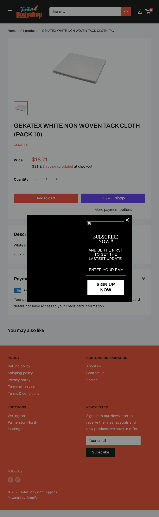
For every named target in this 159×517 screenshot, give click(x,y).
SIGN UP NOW (106, 287)
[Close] (127, 220)
